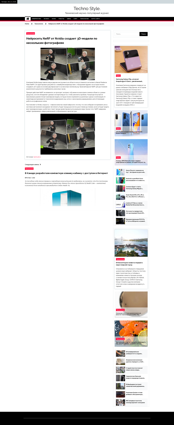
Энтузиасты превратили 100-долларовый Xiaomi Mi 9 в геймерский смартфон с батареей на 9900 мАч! (135, 212)
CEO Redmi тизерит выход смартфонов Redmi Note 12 (129, 132)
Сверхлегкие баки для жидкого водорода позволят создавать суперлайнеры (135, 377)
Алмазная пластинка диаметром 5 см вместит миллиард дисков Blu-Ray (128, 313)
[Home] (28, 19)
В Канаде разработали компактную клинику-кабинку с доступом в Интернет (66, 173)
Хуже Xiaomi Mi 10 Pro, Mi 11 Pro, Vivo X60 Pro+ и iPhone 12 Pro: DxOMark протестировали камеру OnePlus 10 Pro (135, 196)
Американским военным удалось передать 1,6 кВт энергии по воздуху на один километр (135, 361)
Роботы (61, 18)
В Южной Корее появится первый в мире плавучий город (129, 264)
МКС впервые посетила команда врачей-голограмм (135, 401)
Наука (54, 18)
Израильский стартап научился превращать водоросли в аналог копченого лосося (131, 342)
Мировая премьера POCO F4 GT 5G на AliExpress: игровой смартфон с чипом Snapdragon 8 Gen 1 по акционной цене (135, 220)
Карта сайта (95, 18)
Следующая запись (32, 164)
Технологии (84, 18)
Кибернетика (36, 18)
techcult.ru (37, 157)
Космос (46, 18)
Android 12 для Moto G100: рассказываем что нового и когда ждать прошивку (135, 179)
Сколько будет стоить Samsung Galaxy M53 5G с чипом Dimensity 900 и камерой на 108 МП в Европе (135, 188)
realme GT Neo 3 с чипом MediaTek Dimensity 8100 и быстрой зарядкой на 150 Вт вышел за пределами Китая (135, 204)
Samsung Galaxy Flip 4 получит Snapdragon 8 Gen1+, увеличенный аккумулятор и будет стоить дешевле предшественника (130, 80)
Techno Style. (87, 8)
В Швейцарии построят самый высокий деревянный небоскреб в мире (135, 385)
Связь (69, 18)
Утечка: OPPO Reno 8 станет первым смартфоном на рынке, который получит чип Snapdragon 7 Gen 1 (131, 161)
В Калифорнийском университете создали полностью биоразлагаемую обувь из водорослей (135, 353)
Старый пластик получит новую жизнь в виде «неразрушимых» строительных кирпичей (134, 369)
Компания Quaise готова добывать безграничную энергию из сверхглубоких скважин (135, 393)
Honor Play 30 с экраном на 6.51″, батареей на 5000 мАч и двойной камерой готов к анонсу (135, 171)
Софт (75, 18)
